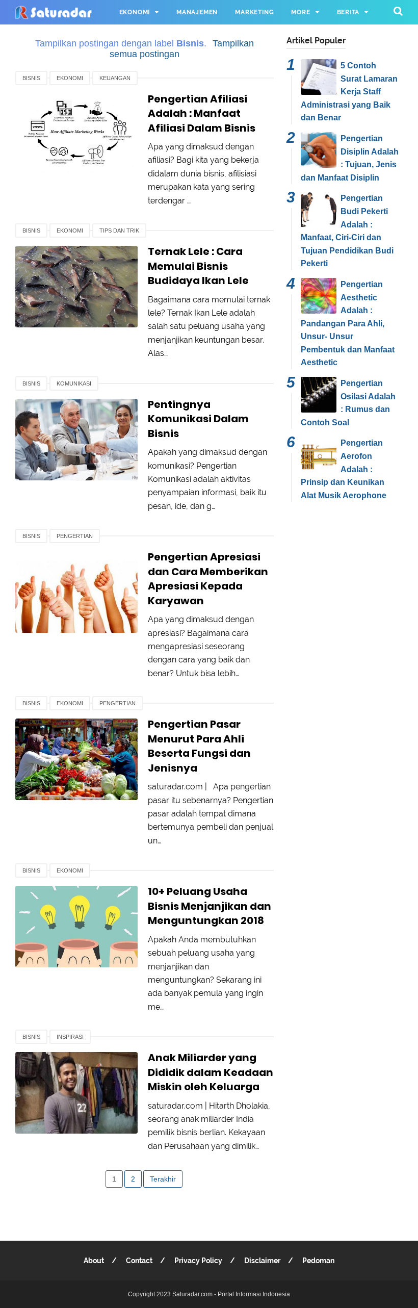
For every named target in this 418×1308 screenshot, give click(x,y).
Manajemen (197, 12)
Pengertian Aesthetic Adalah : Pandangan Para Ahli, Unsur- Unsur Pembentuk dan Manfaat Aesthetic (348, 323)
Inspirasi (70, 1037)
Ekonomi (134, 12)
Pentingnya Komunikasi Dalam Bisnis (198, 419)
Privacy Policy (198, 1260)
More (300, 12)
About (94, 1260)
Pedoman (318, 1260)
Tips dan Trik (119, 230)
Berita (348, 12)
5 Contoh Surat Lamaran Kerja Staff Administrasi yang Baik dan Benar (349, 91)
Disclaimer (262, 1260)
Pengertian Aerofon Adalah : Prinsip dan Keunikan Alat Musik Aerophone (343, 469)
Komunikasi (74, 383)
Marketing (254, 12)
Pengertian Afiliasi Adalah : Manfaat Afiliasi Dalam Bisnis (201, 113)
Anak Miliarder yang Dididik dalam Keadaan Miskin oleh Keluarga (210, 1072)
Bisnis (31, 78)
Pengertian (75, 536)
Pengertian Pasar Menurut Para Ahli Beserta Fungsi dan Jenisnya (199, 746)
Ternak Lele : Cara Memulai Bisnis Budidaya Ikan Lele (198, 266)
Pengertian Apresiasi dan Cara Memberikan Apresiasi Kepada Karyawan (208, 579)
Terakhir (163, 1179)
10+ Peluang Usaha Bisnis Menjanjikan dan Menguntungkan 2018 (209, 906)
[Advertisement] (344, 568)
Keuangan (114, 78)
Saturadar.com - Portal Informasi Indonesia (231, 1294)
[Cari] (398, 11)
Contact (139, 1260)
